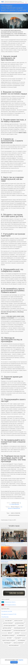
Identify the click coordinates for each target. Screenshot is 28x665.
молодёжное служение (8, 635)
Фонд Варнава (4, 617)
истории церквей (7, 630)
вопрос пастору (18, 620)
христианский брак (14, 645)
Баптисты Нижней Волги (14, 508)
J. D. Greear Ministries (14, 504)
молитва (17, 633)
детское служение (8, 623)
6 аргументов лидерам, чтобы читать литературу (13, 577)
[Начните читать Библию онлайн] (14, 593)
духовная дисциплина (10, 625)
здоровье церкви (7, 628)
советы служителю (15, 513)
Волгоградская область (10, 604)
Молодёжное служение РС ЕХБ (8, 614)
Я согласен (14, 662)
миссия (10, 633)
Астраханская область (9, 602)
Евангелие (21, 625)
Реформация (7, 642)
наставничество (21, 635)
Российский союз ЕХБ (6, 611)
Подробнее (20, 659)
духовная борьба (20, 623)
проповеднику (22, 640)
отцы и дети (17, 638)
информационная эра (20, 628)
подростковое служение (9, 640)
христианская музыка (14, 515)
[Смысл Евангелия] (14, 583)
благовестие (8, 620)
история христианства (20, 630)
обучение (9, 638)
